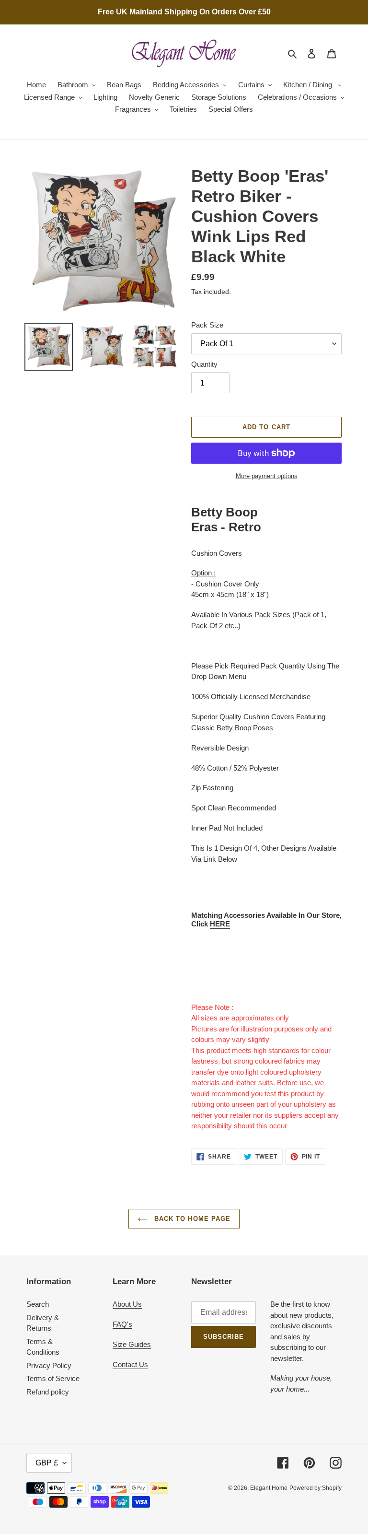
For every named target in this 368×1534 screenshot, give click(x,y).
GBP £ (46, 1463)
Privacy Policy (48, 1365)
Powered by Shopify (315, 1488)
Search (37, 1304)
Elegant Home (269, 1488)
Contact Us (130, 1364)
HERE (220, 924)
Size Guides (132, 1344)
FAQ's (122, 1324)
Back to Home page (191, 1218)
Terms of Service (53, 1378)
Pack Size (207, 325)
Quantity (204, 364)
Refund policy (47, 1392)
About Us (127, 1304)
